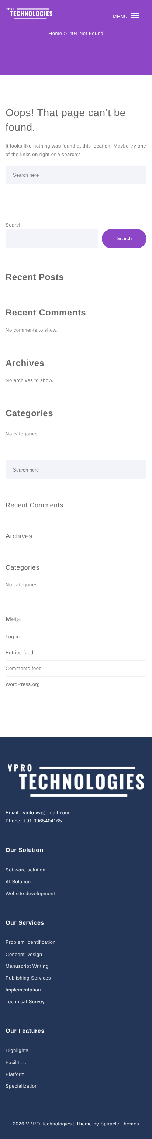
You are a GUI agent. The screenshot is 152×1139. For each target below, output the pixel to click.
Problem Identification (31, 942)
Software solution (25, 870)
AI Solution (18, 881)
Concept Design (24, 954)
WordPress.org (23, 684)
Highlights (17, 1050)
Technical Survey (25, 1001)
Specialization (22, 1086)
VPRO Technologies (49, 1123)
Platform (15, 1074)
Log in (13, 636)
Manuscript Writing (27, 966)
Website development (30, 893)
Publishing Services (28, 978)
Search (14, 225)
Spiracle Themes (119, 1123)
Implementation (23, 990)
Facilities (16, 1062)
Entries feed (19, 652)
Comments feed (24, 668)
